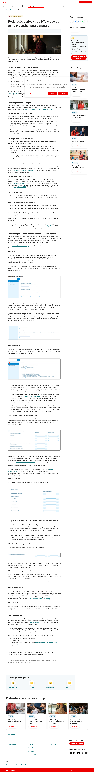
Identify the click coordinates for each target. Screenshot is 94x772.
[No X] (85, 21)
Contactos (55, 744)
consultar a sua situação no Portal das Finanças (38, 109)
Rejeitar (52, 93)
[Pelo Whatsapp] (82, 21)
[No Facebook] (75, 21)
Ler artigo (75, 95)
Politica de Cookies (39, 89)
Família (31, 747)
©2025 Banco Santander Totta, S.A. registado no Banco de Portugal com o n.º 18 (72, 770)
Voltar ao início (10, 734)
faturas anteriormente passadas (25, 462)
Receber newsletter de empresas (79, 57)
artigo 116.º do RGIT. (20, 183)
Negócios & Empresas (35, 754)
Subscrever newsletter (85, 2)
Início (7, 9)
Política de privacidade (11, 764)
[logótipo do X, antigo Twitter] (82, 752)
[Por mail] (71, 21)
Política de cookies (25, 764)
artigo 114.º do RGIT (20, 187)
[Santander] (11, 770)
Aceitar (63, 93)
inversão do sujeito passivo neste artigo (39, 599)
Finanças (32, 751)
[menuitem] (6, 6)
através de (34, 622)
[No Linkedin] (78, 21)
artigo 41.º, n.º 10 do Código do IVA (24, 170)
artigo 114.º (49, 226)
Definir (32, 93)
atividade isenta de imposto (32, 396)
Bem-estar (32, 744)
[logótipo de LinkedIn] (78, 752)
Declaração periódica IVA (20, 9)
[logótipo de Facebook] (70, 752)
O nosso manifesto (12, 744)
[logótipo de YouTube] (86, 752)
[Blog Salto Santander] (4, 2)
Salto (11, 9)
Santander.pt (74, 2)
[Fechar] (67, 78)
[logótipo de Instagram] (74, 752)
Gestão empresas (75, 31)
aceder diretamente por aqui (20, 246)
